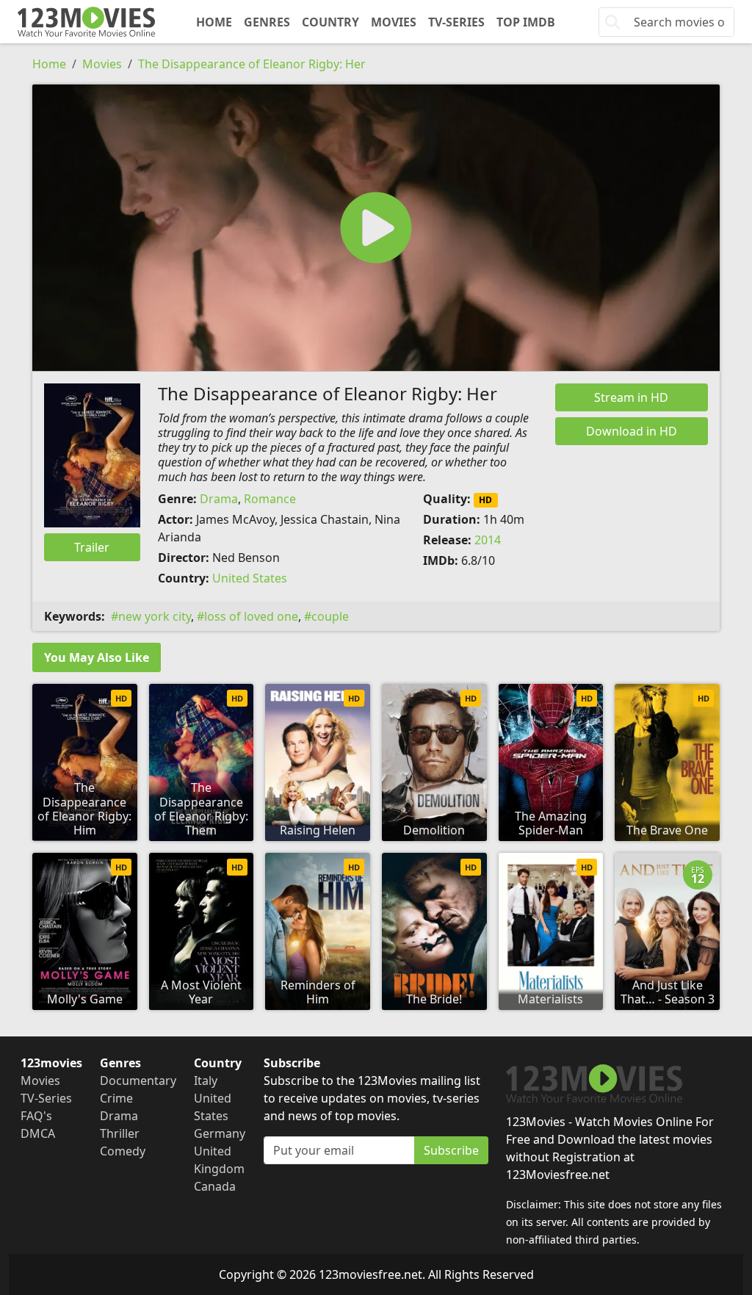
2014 (487, 540)
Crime (116, 1098)
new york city (154, 616)
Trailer (91, 547)
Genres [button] (267, 22)
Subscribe (451, 1150)
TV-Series (456, 22)
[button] (376, 227)
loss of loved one (251, 616)
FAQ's (36, 1116)
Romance (270, 499)
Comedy (122, 1151)
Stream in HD (631, 397)
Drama (219, 499)
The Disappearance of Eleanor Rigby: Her (252, 64)
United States (249, 578)
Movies (393, 22)
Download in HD (631, 431)
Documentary (138, 1080)
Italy (205, 1080)
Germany (219, 1133)
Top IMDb (525, 22)
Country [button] (330, 22)
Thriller (120, 1133)
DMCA (38, 1133)
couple (330, 616)
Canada (215, 1186)
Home (214, 22)
